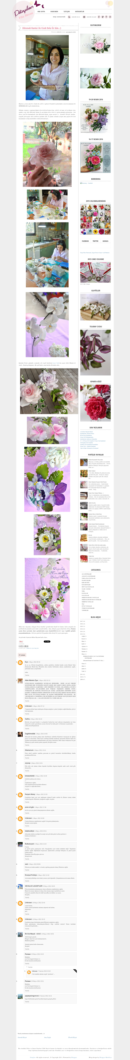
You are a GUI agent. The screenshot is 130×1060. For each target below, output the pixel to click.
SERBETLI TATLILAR (87, 602)
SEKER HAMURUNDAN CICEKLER (91, 599)
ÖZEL (83, 591)
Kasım (83, 639)
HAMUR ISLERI (86, 580)
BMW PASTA (92, 503)
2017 (81, 621)
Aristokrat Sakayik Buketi (86, 431)
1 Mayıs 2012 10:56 (41, 734)
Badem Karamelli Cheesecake (96, 459)
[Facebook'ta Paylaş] (25, 646)
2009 (81, 679)
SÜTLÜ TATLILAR (87, 606)
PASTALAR (85, 593)
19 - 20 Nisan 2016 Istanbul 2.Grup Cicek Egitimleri (93, 441)
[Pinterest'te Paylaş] (27, 646)
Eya (26, 662)
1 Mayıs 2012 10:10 (36, 719)
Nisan (83, 663)
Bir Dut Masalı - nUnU (33, 934)
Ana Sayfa (41, 11)
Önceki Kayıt (72, 1037)
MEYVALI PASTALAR (88, 587)
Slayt (83, 604)
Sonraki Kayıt (22, 1037)
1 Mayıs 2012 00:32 (34, 662)
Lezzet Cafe (56, 363)
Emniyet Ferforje (31, 875)
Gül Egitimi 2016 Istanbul (86, 442)
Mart (83, 666)
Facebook (85, 241)
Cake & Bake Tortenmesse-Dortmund (89, 448)
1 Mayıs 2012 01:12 (44, 680)
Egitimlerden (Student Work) (87, 433)
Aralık (83, 636)
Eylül (83, 644)
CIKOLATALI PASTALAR (88, 578)
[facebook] (99, 18)
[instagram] (110, 18)
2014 (81, 629)
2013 (81, 631)
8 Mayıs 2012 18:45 (49, 886)
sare (26, 864)
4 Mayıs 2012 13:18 (43, 875)
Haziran (84, 651)
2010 (81, 677)
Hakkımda (54, 11)
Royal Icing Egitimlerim (86, 435)
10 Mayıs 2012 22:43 (38, 902)
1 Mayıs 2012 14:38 (41, 776)
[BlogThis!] (22, 646)
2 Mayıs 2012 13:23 (40, 844)
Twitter (95, 241)
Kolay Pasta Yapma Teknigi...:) (96, 493)
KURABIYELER (86, 584)
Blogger (74, 1057)
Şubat (83, 668)
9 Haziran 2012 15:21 (45, 996)
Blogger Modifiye (106, 1057)
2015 (81, 626)
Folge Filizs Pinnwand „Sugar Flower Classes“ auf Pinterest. (95, 252)
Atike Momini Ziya (31, 680)
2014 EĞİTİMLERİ (86, 574)
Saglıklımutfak (30, 734)
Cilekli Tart (91, 556)
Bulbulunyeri (29, 844)
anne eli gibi (29, 807)
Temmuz (84, 649)
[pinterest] (106, 18)
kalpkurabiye (29, 831)
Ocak (83, 671)
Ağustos (84, 646)
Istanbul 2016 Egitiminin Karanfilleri (89, 444)
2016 (81, 624)
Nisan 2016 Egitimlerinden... (87, 437)
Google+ (106, 241)
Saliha (27, 719)
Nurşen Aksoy (30, 794)
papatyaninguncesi (32, 996)
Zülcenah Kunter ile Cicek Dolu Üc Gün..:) (93, 660)
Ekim (83, 641)
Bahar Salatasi (92, 471)
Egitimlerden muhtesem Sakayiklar (88, 439)
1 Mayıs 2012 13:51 (37, 763)
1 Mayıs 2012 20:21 (41, 831)
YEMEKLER (85, 610)
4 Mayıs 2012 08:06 (34, 864)
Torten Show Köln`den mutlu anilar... (97, 545)
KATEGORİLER (79, 11)
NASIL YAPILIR (86, 589)
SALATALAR (85, 595)
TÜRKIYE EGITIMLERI (32, 648)
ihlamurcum (29, 750)
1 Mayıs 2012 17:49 (40, 807)
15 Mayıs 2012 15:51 (37, 981)
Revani (90, 535)
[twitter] (102, 18)
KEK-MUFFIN (85, 582)
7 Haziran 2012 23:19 (44, 971)
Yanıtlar (30, 967)
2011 (81, 674)
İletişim (67, 11)
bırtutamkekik (30, 776)
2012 (81, 634)
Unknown (28, 706)
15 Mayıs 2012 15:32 (37, 954)
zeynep (27, 763)
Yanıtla (27, 675)
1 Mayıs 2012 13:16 (40, 750)
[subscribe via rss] (74, 18)
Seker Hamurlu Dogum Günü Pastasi (98, 482)
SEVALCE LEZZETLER (33, 886)
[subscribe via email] (89, 18)
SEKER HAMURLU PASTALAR (90, 597)
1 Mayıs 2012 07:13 (38, 706)
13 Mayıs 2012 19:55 (47, 934)
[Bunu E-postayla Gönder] (20, 646)
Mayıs (83, 654)
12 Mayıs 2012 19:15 (38, 919)
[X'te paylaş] (24, 646)
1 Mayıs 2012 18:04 (38, 818)
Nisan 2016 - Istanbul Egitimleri (88, 446)
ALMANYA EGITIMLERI (88, 576)
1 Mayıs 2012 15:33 (41, 794)
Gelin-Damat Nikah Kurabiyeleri (96, 524)
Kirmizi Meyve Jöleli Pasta (95, 514)
